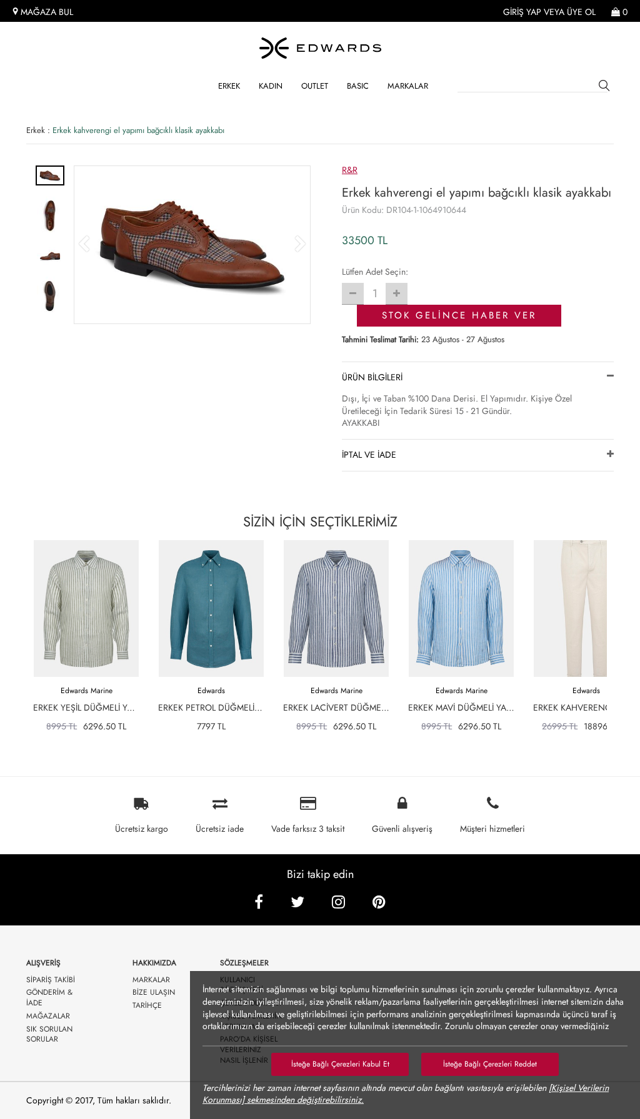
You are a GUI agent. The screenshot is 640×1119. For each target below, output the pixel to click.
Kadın (270, 86)
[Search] (606, 87)
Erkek (229, 86)
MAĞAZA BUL (45, 12)
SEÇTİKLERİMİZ (320, 521)
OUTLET (314, 86)
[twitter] (297, 902)
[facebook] (259, 902)
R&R (350, 169)
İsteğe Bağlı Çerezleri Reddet (490, 1064)
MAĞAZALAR (48, 1016)
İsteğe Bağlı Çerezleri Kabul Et (340, 1064)
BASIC (358, 86)
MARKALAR (408, 86)
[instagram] (338, 902)
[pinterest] (379, 902)
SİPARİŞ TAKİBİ (50, 980)
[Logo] (320, 48)
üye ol (581, 12)
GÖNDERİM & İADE (49, 997)
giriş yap (522, 12)
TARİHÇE (147, 1005)
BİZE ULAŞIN (153, 992)
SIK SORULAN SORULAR (49, 1034)
